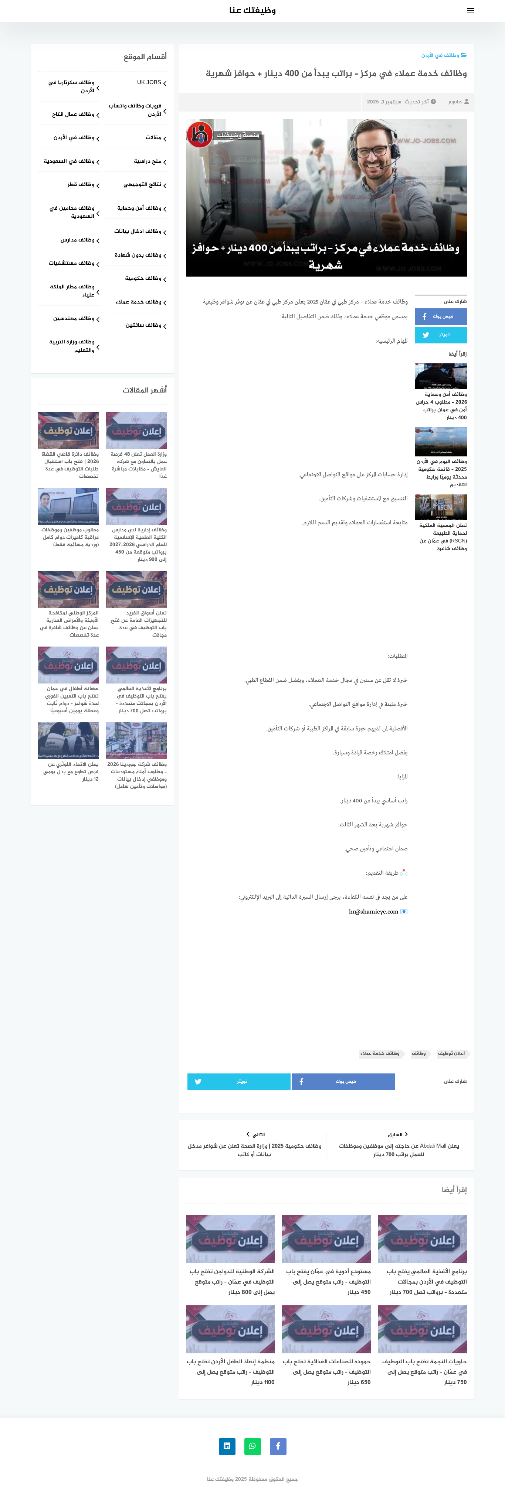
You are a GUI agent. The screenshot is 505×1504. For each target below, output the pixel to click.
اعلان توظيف (451, 1054)
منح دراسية (147, 162)
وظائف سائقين (143, 326)
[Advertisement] (297, 409)
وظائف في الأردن (440, 55)
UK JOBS (149, 83)
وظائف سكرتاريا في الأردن (71, 87)
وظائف (419, 1054)
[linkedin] (227, 1446)
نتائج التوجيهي (142, 185)
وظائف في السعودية (69, 162)
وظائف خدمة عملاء (379, 1054)
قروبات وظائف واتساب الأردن (135, 110)
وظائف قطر (81, 185)
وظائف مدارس (77, 240)
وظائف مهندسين (73, 319)
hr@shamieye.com (374, 912)
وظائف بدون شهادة (138, 255)
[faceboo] (278, 1446)
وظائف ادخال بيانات (137, 232)
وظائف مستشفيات (71, 264)
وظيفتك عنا (252, 11)
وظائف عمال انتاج (73, 115)
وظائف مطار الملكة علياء (72, 291)
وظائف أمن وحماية (139, 209)
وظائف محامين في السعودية (71, 213)
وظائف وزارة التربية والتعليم (71, 346)
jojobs (455, 102)
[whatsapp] (252, 1446)
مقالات (153, 138)
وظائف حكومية (143, 279)
